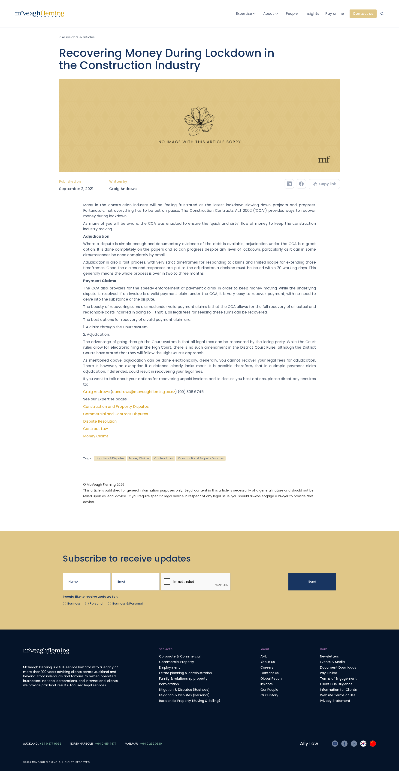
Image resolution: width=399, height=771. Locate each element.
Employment (169, 667)
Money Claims (96, 436)
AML (263, 656)
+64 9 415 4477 (105, 744)
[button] (246, 14)
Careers (266, 667)
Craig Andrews (123, 189)
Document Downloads (338, 667)
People (292, 13)
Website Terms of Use (338, 695)
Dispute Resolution (100, 421)
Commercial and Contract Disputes (115, 414)
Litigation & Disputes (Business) (184, 689)
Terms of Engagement (338, 678)
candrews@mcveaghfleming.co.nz (143, 391)
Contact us (269, 673)
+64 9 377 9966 (50, 744)
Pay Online (328, 673)
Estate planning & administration (185, 673)
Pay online (334, 13)
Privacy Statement (335, 700)
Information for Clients (338, 689)
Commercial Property (176, 662)
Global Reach (271, 678)
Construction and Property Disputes (116, 406)
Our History (269, 695)
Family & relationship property (183, 678)
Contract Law (95, 428)
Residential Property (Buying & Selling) (189, 700)
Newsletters (329, 656)
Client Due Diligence (336, 684)
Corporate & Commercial (179, 656)
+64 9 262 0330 (151, 744)
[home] (39, 14)
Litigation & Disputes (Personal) (184, 695)
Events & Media (332, 662)
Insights (312, 13)
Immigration (169, 684)
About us (267, 662)
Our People (269, 689)
